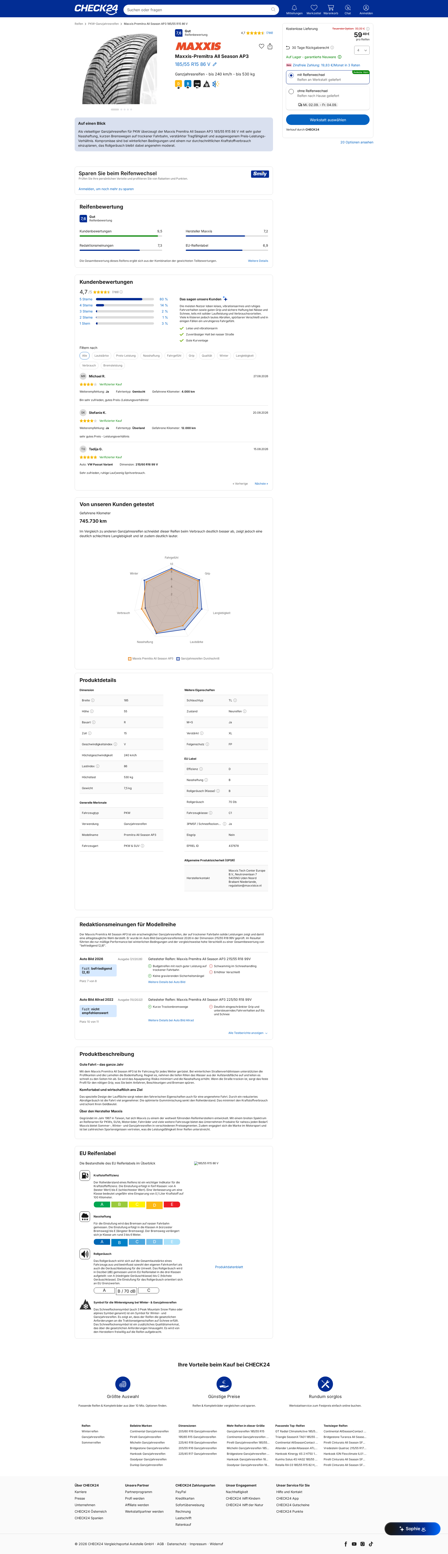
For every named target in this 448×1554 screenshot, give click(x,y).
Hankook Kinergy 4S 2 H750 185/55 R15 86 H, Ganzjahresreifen (296, 1453)
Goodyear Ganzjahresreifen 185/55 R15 (248, 1465)
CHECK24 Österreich (91, 1511)
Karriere (81, 1492)
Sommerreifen (91, 1442)
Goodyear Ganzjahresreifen (148, 1459)
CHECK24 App (287, 1498)
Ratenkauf (183, 1524)
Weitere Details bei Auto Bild (166, 982)
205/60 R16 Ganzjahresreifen (197, 1431)
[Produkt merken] (262, 46)
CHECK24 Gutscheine (292, 1505)
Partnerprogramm (138, 1492)
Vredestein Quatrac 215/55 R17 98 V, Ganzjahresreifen (345, 1448)
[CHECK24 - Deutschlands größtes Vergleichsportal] (96, 10)
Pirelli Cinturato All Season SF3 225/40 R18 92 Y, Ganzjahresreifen (345, 1442)
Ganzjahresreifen (93, 1437)
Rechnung (183, 1511)
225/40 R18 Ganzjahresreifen (197, 1442)
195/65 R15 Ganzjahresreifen (197, 1437)
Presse (80, 1498)
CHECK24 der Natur (244, 1505)
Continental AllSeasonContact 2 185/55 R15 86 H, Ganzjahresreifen (296, 1442)
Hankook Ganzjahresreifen (147, 1453)
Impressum (198, 1544)
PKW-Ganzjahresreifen (103, 23)
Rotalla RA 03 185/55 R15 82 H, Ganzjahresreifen (296, 1465)
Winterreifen (90, 1431)
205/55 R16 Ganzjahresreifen (197, 1448)
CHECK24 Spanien (89, 1518)
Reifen (79, 23)
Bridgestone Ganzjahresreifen (149, 1448)
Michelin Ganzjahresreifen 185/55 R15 (248, 1448)
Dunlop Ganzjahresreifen (146, 1465)
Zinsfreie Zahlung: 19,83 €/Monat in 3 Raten (326, 65)
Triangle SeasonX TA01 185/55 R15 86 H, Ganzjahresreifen (296, 1437)
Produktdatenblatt (229, 1267)
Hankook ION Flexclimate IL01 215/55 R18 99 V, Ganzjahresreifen (345, 1453)
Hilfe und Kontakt (289, 1492)
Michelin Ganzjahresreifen (147, 1442)
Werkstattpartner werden (144, 1511)
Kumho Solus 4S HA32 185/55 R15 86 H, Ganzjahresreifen (296, 1459)
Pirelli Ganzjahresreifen (145, 1437)
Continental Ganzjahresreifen (149, 1431)
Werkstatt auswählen (328, 119)
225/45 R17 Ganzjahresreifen (197, 1453)
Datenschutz (176, 1544)
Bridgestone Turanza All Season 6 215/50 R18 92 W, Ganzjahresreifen (345, 1437)
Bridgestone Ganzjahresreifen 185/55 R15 (248, 1453)
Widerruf (216, 1544)
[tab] (115, 109)
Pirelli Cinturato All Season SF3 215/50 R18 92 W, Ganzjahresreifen (345, 1465)
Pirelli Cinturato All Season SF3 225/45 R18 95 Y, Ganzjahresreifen (345, 1459)
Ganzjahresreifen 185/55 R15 (245, 1431)
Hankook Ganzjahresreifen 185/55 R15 (248, 1459)
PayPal (180, 1492)
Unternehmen (85, 1505)
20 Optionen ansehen (356, 142)
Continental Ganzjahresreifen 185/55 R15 (248, 1437)
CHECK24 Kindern (243, 1498)
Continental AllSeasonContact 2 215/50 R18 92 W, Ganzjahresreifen (345, 1431)
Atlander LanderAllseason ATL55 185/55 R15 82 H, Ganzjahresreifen (296, 1448)
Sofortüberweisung (189, 1505)
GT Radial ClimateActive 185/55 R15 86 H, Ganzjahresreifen (296, 1431)
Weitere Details (258, 261)
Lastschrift (183, 1518)
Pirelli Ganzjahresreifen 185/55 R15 (248, 1442)
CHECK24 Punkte (289, 1511)
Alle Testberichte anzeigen (245, 1033)
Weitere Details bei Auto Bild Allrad (171, 1020)
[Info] (92, 700)
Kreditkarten (184, 1498)
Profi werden (134, 1498)
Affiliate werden (137, 1505)
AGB (160, 1544)
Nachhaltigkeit (237, 1492)
